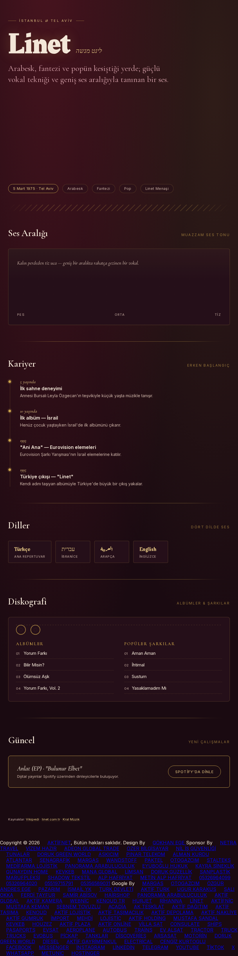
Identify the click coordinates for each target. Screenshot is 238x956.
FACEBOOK (18, 947)
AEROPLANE (80, 930)
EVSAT (51, 930)
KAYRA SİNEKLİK (214, 866)
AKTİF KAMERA (44, 901)
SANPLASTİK (215, 872)
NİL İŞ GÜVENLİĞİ (196, 848)
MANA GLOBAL (99, 872)
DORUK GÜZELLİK (171, 872)
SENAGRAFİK (54, 860)
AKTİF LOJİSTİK (72, 912)
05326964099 (214, 877)
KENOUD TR (110, 901)
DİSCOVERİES (131, 936)
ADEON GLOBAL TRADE (91, 848)
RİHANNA (171, 901)
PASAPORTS (20, 930)
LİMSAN (134, 872)
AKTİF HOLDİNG (147, 918)
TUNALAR (18, 854)
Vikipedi (32, 819)
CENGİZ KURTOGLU (183, 941)
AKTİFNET (59, 843)
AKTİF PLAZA (75, 924)
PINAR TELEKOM (145, 854)
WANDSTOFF (121, 860)
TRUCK (229, 930)
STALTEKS (219, 860)
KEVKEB (65, 872)
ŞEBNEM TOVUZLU (79, 906)
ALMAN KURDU (191, 854)
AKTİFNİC (222, 901)
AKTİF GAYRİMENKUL (91, 941)
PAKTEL (154, 860)
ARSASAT (165, 936)
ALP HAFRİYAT (115, 877)
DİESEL (51, 941)
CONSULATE (185, 924)
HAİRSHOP (117, 895)
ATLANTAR (19, 860)
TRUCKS (16, 936)
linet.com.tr (51, 819)
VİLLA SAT (151, 924)
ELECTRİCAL (138, 941)
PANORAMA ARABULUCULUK (100, 866)
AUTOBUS (115, 930)
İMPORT (60, 918)
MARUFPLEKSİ (23, 877)
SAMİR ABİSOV (80, 895)
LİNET (196, 901)
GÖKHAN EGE (169, 843)
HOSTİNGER (85, 953)
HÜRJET (142, 901)
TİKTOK (215, 947)
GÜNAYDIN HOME (27, 872)
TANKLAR (96, 936)
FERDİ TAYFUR (38, 895)
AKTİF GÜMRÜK (24, 918)
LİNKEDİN (124, 947)
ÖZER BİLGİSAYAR (147, 848)
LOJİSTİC (110, 918)
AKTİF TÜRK (155, 889)
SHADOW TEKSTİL (69, 877)
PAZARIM (49, 889)
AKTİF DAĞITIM (190, 906)
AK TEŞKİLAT (149, 906)
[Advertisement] (119, 134)
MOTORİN (195, 936)
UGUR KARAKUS (196, 889)
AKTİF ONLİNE (114, 924)
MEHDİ (85, 918)
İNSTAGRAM (90, 947)
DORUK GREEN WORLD (64, 854)
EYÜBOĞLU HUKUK (165, 866)
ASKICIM (108, 854)
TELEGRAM (155, 947)
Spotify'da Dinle (194, 771)
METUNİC (53, 953)
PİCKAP (69, 936)
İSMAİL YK (79, 889)
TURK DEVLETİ (116, 889)
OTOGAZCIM (184, 860)
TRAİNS (143, 930)
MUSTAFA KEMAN (27, 906)
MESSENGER (54, 947)
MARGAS (88, 860)
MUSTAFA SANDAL (195, 918)
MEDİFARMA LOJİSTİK (31, 866)
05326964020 (21, 883)
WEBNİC (79, 901)
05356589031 (95, 883)
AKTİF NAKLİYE (219, 912)
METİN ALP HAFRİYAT (166, 877)
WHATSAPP (20, 953)
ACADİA (117, 906)
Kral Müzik (71, 819)
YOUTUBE (187, 947)
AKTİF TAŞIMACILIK (121, 912)
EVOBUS (43, 936)
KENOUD (36, 912)
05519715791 (59, 883)
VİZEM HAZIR (41, 848)
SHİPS (214, 924)
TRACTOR (202, 930)
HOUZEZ (42, 924)
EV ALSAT (171, 930)
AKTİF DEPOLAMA (172, 912)
